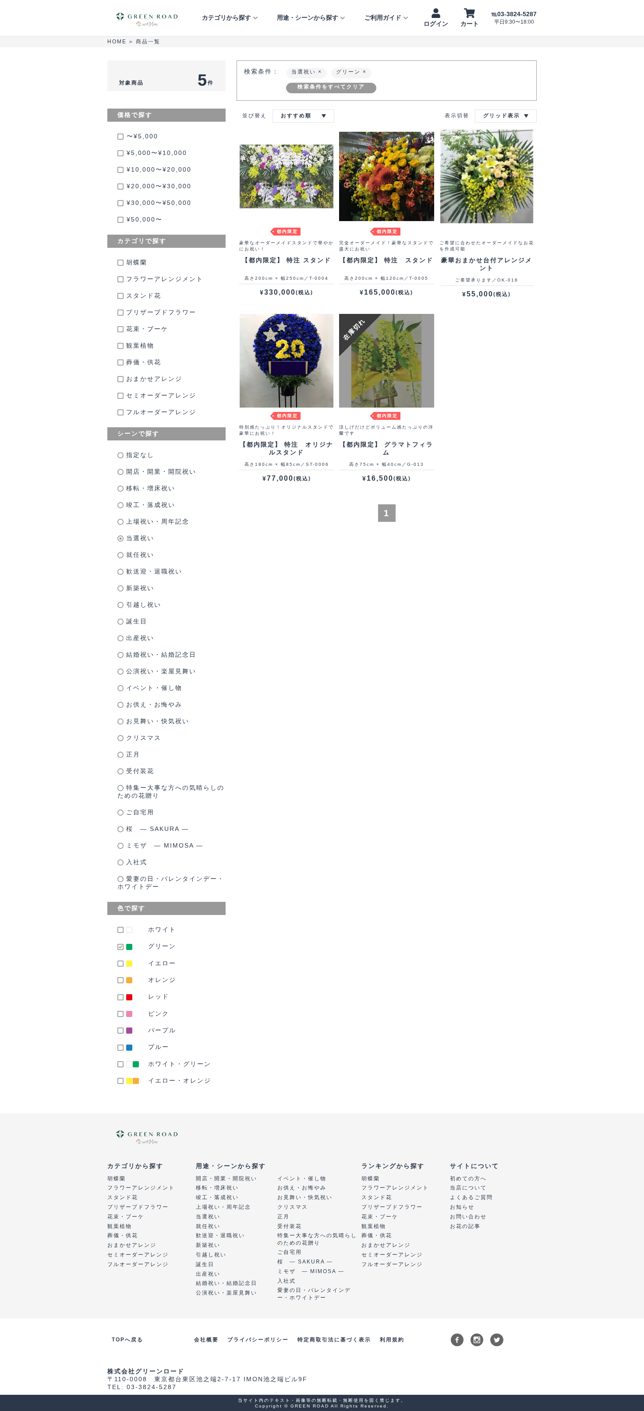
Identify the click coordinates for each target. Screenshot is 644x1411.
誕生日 (135, 621)
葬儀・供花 (142, 362)
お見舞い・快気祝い (156, 721)
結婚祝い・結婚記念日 (160, 654)
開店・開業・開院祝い (160, 471)
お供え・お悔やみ (153, 704)
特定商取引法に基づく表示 (334, 1340)
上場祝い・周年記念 (156, 521)
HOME (117, 42)
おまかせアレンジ (153, 378)
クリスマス (142, 737)
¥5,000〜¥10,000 (157, 152)
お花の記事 (465, 1226)
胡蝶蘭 (135, 262)
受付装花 (139, 770)
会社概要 (206, 1340)
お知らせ (462, 1207)
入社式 (135, 862)
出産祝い (139, 637)
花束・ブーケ (146, 328)
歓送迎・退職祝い (153, 571)
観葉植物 (139, 345)
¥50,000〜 (145, 219)
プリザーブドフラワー (160, 312)
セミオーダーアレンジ (160, 395)
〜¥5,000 (142, 136)
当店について (468, 1188)
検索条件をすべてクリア (331, 87)
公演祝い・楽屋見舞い (160, 671)
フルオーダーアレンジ (160, 411)
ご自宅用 (139, 812)
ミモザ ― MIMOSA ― (163, 845)
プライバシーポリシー (258, 1340)
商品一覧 (148, 42)
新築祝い (139, 587)
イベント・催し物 (153, 687)
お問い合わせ (468, 1217)
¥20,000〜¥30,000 (159, 186)
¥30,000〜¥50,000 (159, 202)
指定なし (139, 454)
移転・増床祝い (149, 488)
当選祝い (139, 538)
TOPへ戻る (127, 1340)
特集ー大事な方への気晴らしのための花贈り (170, 791)
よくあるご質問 (471, 1197)
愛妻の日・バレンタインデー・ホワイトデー (170, 882)
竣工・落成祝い (149, 504)
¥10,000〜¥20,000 (159, 169)
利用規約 (392, 1340)
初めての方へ (468, 1178)
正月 (132, 754)
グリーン (349, 72)
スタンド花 (142, 295)
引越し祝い (142, 604)
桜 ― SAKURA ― (156, 828)
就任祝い (139, 554)
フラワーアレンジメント (163, 278)
